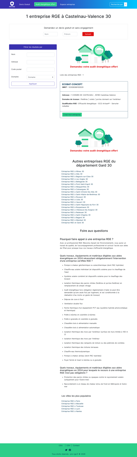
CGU (61, 445)
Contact (76, 445)
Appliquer (33, 84)
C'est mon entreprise (72, 115)
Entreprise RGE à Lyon (71, 409)
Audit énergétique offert (45, 4)
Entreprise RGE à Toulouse (72, 406)
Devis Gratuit (24, 4)
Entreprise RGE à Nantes (72, 411)
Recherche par (117, 4)
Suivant (88, 34)
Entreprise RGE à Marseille (72, 404)
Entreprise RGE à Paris (71, 401)
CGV (68, 445)
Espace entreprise (67, 4)
